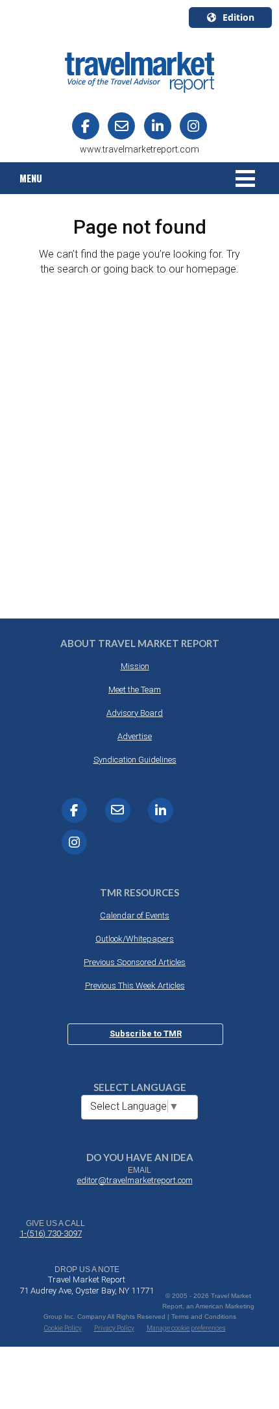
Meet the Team (134, 689)
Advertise (134, 736)
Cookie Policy (63, 1328)
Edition (238, 17)
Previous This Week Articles (135, 985)
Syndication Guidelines (134, 760)
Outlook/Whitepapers (134, 939)
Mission (135, 666)
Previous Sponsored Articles (135, 962)
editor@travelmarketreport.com (135, 1180)
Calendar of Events (134, 915)
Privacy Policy (114, 1328)
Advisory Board (134, 713)
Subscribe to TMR (146, 1033)
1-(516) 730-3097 (50, 1233)
